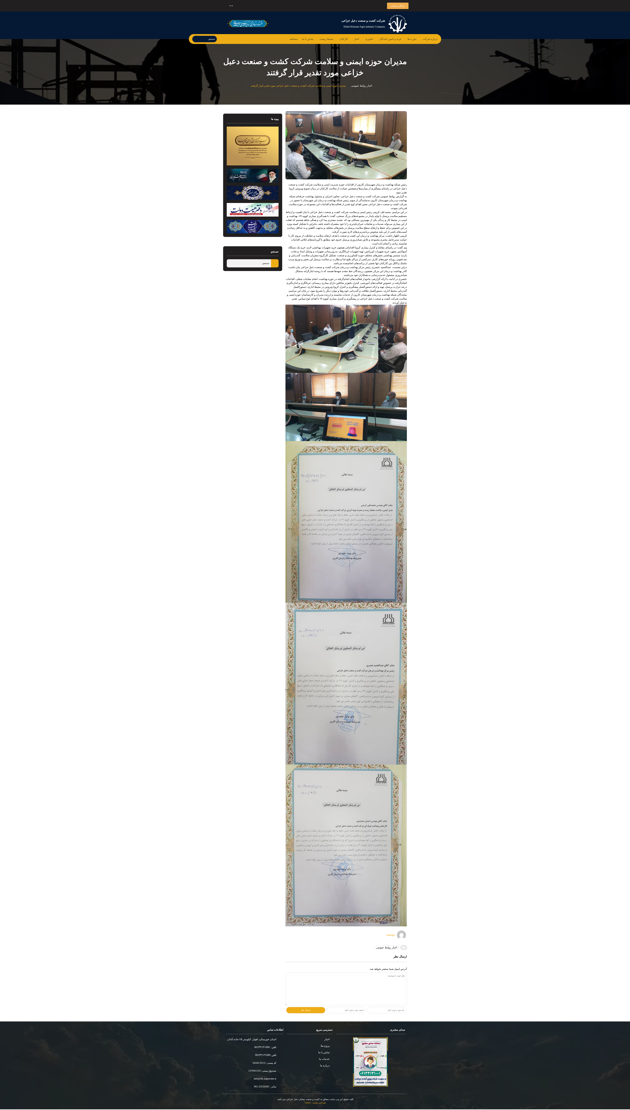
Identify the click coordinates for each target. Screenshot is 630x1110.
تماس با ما (313, 39)
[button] (398, 6)
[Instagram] (248, 5)
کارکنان (347, 39)
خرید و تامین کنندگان (392, 39)
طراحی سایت (320, 1103)
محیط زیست (331, 39)
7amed (308, 1103)
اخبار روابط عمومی (359, 86)
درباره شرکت (430, 39)
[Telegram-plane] (255, 5)
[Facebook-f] (271, 5)
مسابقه (299, 39)
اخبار (359, 39)
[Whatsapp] (240, 5)
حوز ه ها (414, 39)
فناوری (371, 39)
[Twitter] (263, 5)
